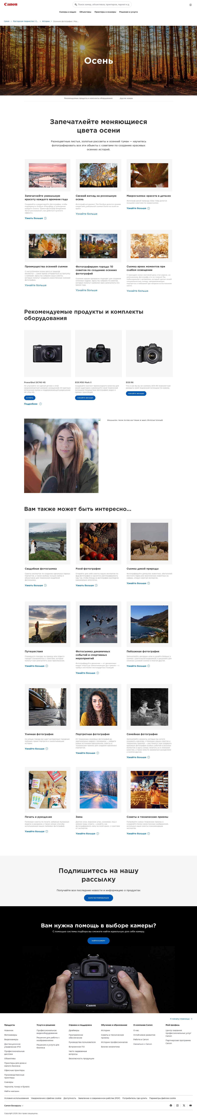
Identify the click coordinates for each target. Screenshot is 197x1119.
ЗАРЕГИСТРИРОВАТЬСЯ (98, 898)
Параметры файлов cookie (162, 1098)
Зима (79, 816)
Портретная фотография (92, 734)
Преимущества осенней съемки (46, 266)
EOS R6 (129, 382)
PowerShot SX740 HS (34, 382)
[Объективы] (92, 11)
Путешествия (34, 651)
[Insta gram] (177, 1105)
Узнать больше (34, 218)
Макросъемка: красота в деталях (149, 195)
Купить (29, 398)
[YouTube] (190, 1105)
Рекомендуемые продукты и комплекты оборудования (88, 98)
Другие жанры (126, 98)
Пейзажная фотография (143, 651)
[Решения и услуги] (139, 11)
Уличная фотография (39, 734)
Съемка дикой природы (143, 568)
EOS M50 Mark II (83, 382)
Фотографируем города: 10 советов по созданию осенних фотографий (96, 270)
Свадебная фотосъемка (41, 568)
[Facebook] (171, 1105)
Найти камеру (98, 940)
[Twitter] (184, 1105)
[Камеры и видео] (77, 11)
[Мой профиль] (190, 5)
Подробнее (31, 404)
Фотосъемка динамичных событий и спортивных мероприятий (93, 655)
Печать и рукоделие (38, 816)
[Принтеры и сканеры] (117, 11)
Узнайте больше (136, 208)
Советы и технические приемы (147, 816)
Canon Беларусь (12, 1106)
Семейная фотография (142, 734)
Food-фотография (88, 568)
